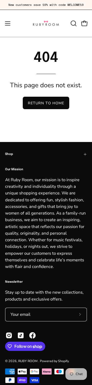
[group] (46, 5)
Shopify (63, 361)
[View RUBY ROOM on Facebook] (32, 335)
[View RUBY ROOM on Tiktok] (21, 335)
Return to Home (46, 103)
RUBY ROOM (28, 361)
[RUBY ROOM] (46, 23)
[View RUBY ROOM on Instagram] (9, 335)
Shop (9, 154)
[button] (73, 23)
